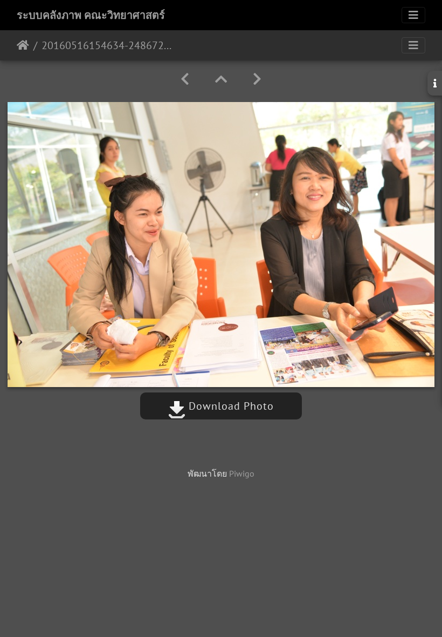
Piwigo (241, 473)
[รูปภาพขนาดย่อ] (221, 79)
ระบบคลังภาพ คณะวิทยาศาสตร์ (91, 15)
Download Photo (229, 406)
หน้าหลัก (23, 45)
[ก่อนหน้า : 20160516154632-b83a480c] (185, 79)
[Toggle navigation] (413, 15)
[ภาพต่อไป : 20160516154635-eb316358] (257, 79)
